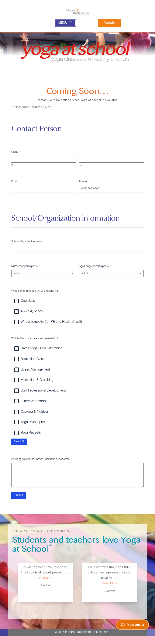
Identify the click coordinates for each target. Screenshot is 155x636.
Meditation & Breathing (37, 380)
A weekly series (32, 311)
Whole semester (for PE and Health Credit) (51, 322)
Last (81, 166)
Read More (45, 583)
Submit (19, 495)
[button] (136, 585)
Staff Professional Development (43, 390)
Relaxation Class (33, 359)
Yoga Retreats (31, 433)
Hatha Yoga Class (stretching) (42, 348)
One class (28, 301)
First (13, 166)
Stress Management (35, 369)
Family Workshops (34, 401)
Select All (19, 441)
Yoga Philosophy (33, 422)
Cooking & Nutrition (35, 412)
